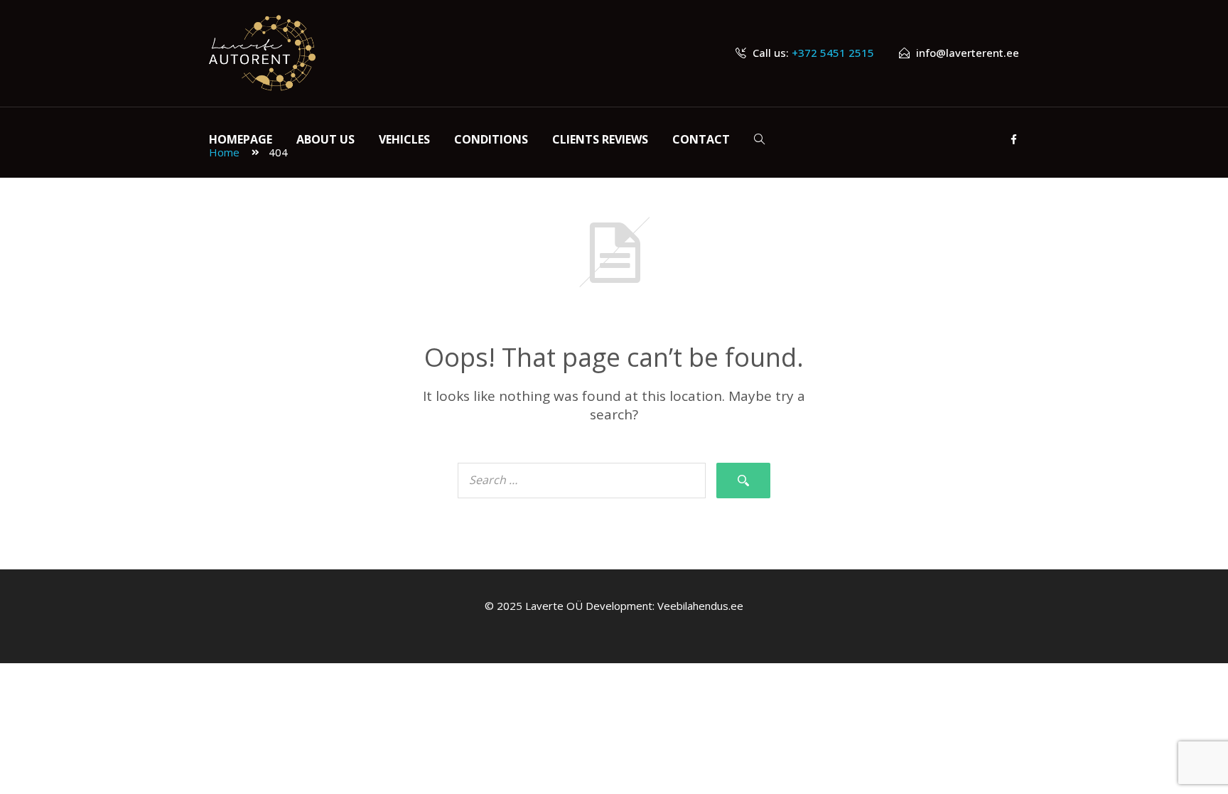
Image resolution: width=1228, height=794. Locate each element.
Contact (701, 139)
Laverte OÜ (554, 606)
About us (325, 139)
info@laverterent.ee (967, 52)
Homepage (240, 139)
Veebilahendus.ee (700, 606)
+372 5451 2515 (833, 52)
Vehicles (404, 139)
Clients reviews (600, 139)
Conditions (491, 139)
